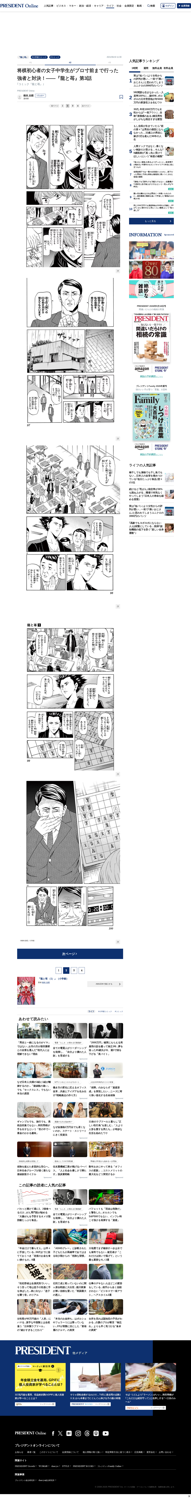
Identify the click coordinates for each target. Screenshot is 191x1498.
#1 (30, 62)
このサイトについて (48, 1452)
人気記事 (48, 5)
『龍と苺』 (23, 57)
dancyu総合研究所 (46, 1480)
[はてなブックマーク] (69, 1433)
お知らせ (19, 1452)
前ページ (54, 106)
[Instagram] (78, 1433)
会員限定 (129, 5)
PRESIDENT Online (25, 91)
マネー (72, 5)
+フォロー (40, 95)
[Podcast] (96, 1433)
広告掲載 (138, 1452)
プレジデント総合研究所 (25, 1480)
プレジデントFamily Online (109, 1466)
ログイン (170, 5)
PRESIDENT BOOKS (83, 1466)
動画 (139, 5)
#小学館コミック (39, 57)
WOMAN (43, 1466)
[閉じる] (189, 1496)
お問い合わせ (165, 1452)
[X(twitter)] (60, 1433)
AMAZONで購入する (104, 984)
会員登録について (70, 1452)
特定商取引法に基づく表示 (117, 1452)
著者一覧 (31, 1452)
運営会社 (151, 1452)
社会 (119, 5)
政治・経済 (85, 5)
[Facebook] (53, 1433)
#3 (109, 62)
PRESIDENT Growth (25, 1466)
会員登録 (185, 5)
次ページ (85, 106)
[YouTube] (106, 1433)
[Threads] (87, 1433)
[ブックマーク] (121, 97)
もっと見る (150, 221)
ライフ (110, 5)
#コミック (54, 57)
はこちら (151, 376)
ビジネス (61, 5)
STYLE (65, 1466)
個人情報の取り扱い (92, 1452)
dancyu (54, 1466)
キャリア (99, 5)
